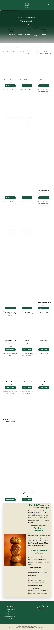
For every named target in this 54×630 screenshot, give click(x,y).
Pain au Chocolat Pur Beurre (27, 381)
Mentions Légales (19, 626)
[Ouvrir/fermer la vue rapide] (15, 53)
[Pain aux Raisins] (43, 366)
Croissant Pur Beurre (10, 230)
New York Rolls (10, 381)
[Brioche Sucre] (43, 64)
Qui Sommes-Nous (10, 613)
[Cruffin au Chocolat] (27, 214)
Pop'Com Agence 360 (40, 627)
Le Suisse (27, 340)
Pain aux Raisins (44, 381)
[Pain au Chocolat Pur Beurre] (27, 366)
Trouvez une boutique (10, 616)
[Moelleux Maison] (43, 324)
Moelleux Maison (44, 340)
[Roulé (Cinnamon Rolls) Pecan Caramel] (27, 440)
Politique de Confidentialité (32, 626)
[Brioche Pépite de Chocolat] (27, 64)
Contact (10, 614)
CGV (25, 626)
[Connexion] (50, 4)
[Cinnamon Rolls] (10, 102)
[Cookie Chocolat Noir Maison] (43, 138)
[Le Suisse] (27, 324)
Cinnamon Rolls (10, 118)
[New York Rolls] (10, 366)
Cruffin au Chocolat (27, 230)
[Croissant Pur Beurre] (10, 214)
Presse (10, 618)
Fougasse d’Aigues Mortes (44, 302)
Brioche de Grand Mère (10, 79)
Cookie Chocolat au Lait (27, 118)
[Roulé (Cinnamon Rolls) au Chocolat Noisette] (10, 404)
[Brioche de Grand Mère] (10, 64)
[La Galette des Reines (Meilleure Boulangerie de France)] (10, 324)
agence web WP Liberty (20, 627)
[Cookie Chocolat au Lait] (27, 102)
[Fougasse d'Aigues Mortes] (43, 250)
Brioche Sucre (43, 79)
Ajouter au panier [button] (10, 85)
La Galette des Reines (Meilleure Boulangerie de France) (10, 342)
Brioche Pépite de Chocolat (27, 79)
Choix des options (10, 387)
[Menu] (3, 5)
